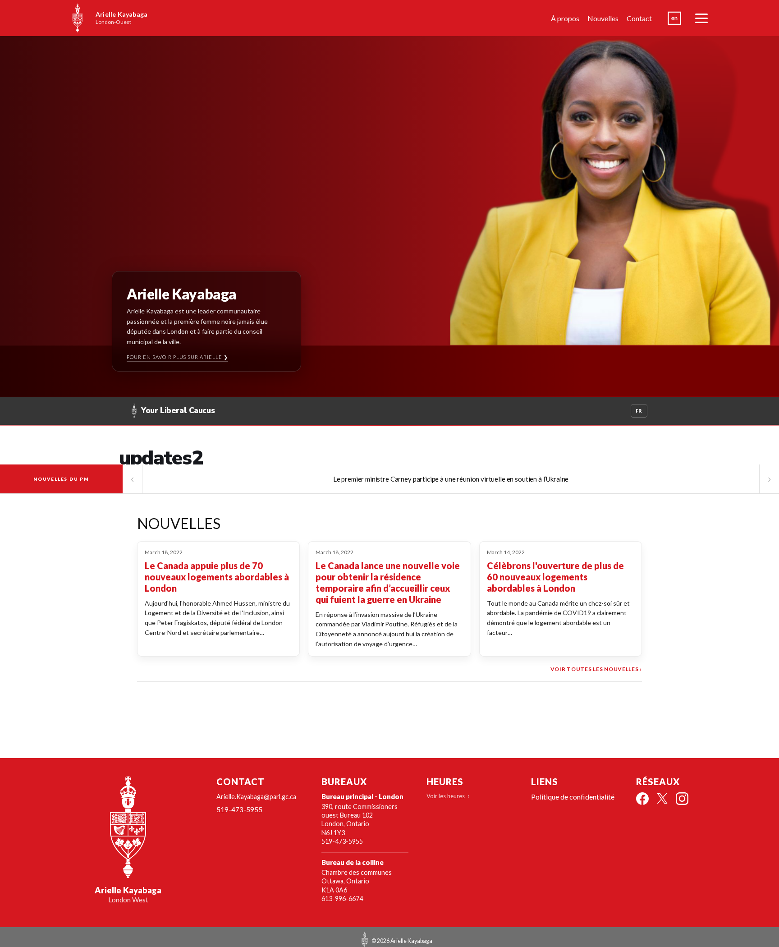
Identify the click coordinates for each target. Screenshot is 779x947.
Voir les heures (445, 796)
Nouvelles (603, 18)
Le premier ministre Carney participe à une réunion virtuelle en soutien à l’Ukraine (451, 479)
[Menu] (701, 18)
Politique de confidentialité (572, 796)
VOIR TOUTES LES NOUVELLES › (596, 669)
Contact (639, 18)
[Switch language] (674, 18)
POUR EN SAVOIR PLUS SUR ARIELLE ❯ (178, 357)
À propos (565, 18)
